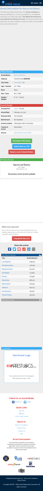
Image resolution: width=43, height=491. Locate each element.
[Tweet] (14, 249)
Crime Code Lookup (21, 416)
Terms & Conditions (21, 425)
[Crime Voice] (21, 470)
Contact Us (21, 431)
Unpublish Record (22, 238)
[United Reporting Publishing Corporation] (6, 458)
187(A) (16, 108)
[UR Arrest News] (30, 464)
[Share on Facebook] (9, 249)
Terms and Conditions (31, 478)
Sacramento (18, 82)
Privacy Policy (21, 428)
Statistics (21, 413)
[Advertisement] (21, 47)
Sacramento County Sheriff (22, 133)
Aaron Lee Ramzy (20, 75)
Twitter (29, 402)
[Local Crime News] (18, 458)
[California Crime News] (14, 464)
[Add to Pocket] (19, 249)
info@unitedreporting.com (14, 478)
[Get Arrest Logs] (33, 458)
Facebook (18, 402)
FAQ (21, 434)
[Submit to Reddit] (24, 249)
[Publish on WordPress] (28, 249)
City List (21, 411)
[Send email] (33, 249)
